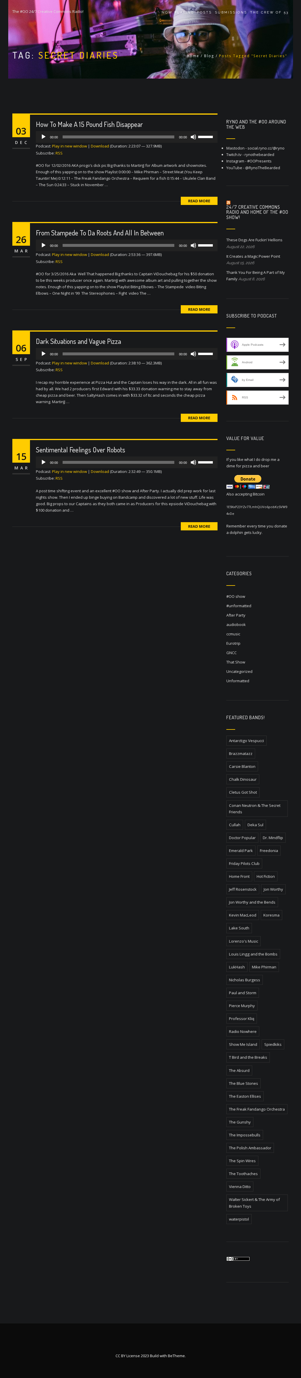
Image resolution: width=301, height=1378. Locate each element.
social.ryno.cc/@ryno (266, 148)
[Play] (43, 137)
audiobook (236, 624)
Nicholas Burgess (244, 979)
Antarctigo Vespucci (246, 740)
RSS (59, 153)
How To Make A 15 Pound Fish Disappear (89, 124)
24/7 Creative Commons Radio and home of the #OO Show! (257, 212)
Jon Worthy (273, 889)
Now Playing (178, 12)
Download (100, 146)
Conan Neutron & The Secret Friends (254, 808)
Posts (204, 12)
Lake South (239, 928)
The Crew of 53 (269, 12)
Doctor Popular (242, 837)
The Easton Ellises (245, 1096)
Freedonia (269, 850)
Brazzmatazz (240, 753)
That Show (235, 662)
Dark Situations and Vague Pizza (78, 341)
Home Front (239, 876)
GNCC (231, 652)
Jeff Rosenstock (243, 889)
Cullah (234, 824)
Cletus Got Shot (243, 792)
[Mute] (193, 137)
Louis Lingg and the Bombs (253, 954)
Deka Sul (255, 824)
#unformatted (238, 605)
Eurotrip (233, 643)
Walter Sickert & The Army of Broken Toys (254, 1203)
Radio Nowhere (243, 1031)
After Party (235, 615)
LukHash (237, 967)
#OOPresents (259, 161)
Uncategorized (239, 671)
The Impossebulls (244, 1135)
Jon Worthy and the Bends (252, 902)
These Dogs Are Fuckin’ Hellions (254, 239)
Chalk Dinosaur (243, 779)
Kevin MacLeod (242, 915)
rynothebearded (259, 154)
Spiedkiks (273, 1044)
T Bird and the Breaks (248, 1057)
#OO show (235, 596)
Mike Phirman (264, 967)
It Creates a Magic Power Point (253, 256)
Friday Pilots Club (244, 863)
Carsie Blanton (242, 766)
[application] (127, 137)
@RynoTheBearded (262, 167)
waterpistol (239, 1219)
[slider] (206, 136)
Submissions (231, 12)
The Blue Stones (243, 1083)
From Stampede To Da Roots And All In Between (100, 232)
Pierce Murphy (242, 1005)
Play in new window (69, 146)
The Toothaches (243, 1173)
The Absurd (239, 1070)
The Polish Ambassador (250, 1147)
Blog (209, 55)
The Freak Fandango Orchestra (257, 1109)
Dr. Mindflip (273, 837)
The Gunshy (240, 1122)
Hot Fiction (266, 876)
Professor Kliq (241, 1018)
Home (193, 55)
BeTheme (176, 1355)
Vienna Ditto (240, 1186)
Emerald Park (241, 850)
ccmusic (233, 634)
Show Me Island (243, 1044)
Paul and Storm (242, 992)
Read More (199, 200)
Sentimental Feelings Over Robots (80, 449)
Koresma (271, 915)
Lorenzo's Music (243, 941)
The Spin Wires (242, 1160)
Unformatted (237, 680)
